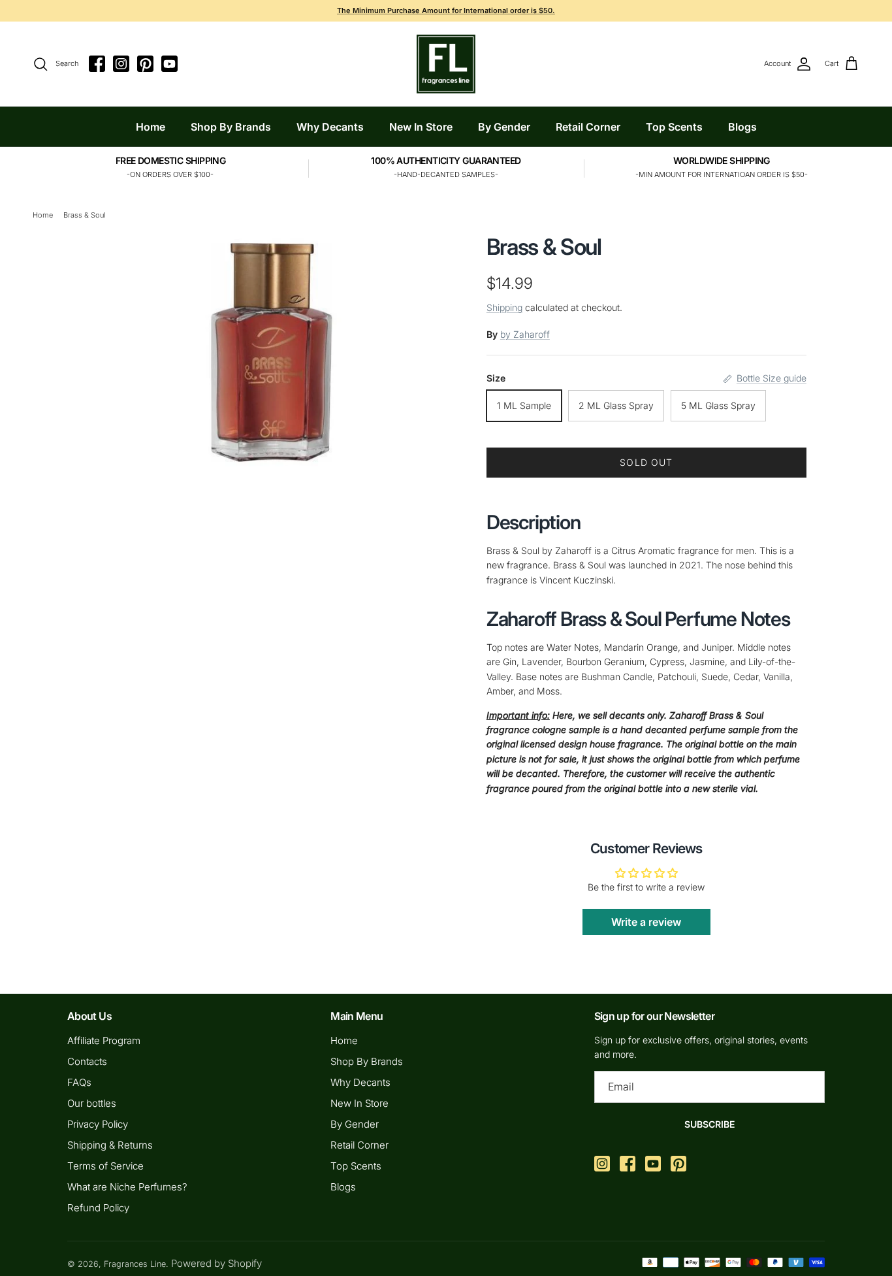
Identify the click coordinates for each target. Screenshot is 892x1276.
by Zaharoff (525, 334)
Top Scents (674, 126)
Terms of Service (105, 1166)
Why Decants (330, 126)
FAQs (79, 1082)
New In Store (421, 126)
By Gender (504, 126)
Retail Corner (588, 126)
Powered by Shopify (216, 1263)
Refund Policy (98, 1208)
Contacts (87, 1061)
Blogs (742, 126)
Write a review (646, 921)
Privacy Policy (97, 1124)
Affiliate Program (103, 1040)
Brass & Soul (84, 215)
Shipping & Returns (110, 1145)
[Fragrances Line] (446, 64)
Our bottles (91, 1103)
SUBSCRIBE (709, 1124)
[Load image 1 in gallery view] (272, 350)
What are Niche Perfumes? (127, 1187)
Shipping (504, 307)
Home (150, 126)
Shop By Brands (231, 126)
